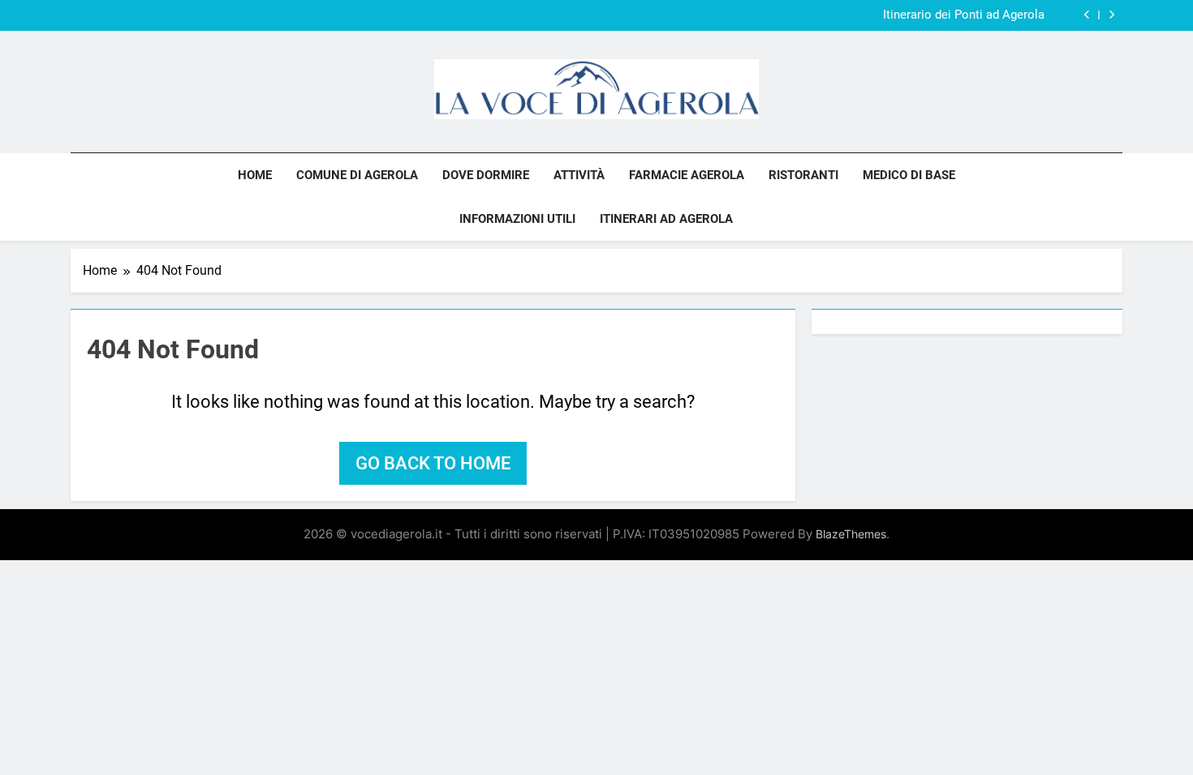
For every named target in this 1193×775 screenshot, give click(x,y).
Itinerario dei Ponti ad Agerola (963, 15)
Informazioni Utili (517, 219)
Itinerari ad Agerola (666, 219)
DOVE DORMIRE (485, 175)
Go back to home (432, 463)
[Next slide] (1111, 15)
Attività (579, 175)
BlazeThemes (851, 534)
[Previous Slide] (1087, 15)
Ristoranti (803, 175)
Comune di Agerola (357, 175)
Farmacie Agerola (686, 175)
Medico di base (909, 175)
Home (255, 175)
